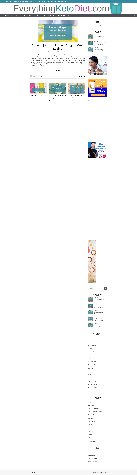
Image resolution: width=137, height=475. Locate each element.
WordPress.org (92, 461)
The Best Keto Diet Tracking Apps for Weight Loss (100, 43)
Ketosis (90, 434)
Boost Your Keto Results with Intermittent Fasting (100, 325)
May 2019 (90, 371)
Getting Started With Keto (10, 1)
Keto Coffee (91, 405)
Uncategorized (92, 441)
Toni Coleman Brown (38, 76)
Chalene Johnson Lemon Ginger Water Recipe (57, 46)
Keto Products (63, 15)
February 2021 (92, 361)
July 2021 (90, 358)
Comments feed (92, 458)
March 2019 (91, 374)
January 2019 (92, 381)
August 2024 (91, 352)
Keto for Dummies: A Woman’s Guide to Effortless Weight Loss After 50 (100, 50)
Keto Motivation (92, 425)
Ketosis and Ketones (93, 438)
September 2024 (92, 348)
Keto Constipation (50, 1)
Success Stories (33, 15)
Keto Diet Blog (24, 1)
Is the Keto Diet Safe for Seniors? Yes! (99, 37)
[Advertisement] (98, 199)
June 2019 (91, 368)
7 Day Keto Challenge (36, 1)
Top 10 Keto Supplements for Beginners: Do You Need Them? (57, 98)
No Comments (63, 52)
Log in (89, 452)
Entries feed (91, 455)
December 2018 (92, 384)
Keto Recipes (9, 15)
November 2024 (92, 345)
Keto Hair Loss (61, 1)
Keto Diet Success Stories (95, 411)
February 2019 (92, 378)
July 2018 (90, 391)
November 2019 (92, 365)
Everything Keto (92, 402)
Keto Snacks (20, 15)
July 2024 (90, 355)
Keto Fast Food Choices (94, 415)
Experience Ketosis (49, 15)
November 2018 (92, 388)
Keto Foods (91, 418)
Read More (57, 70)
